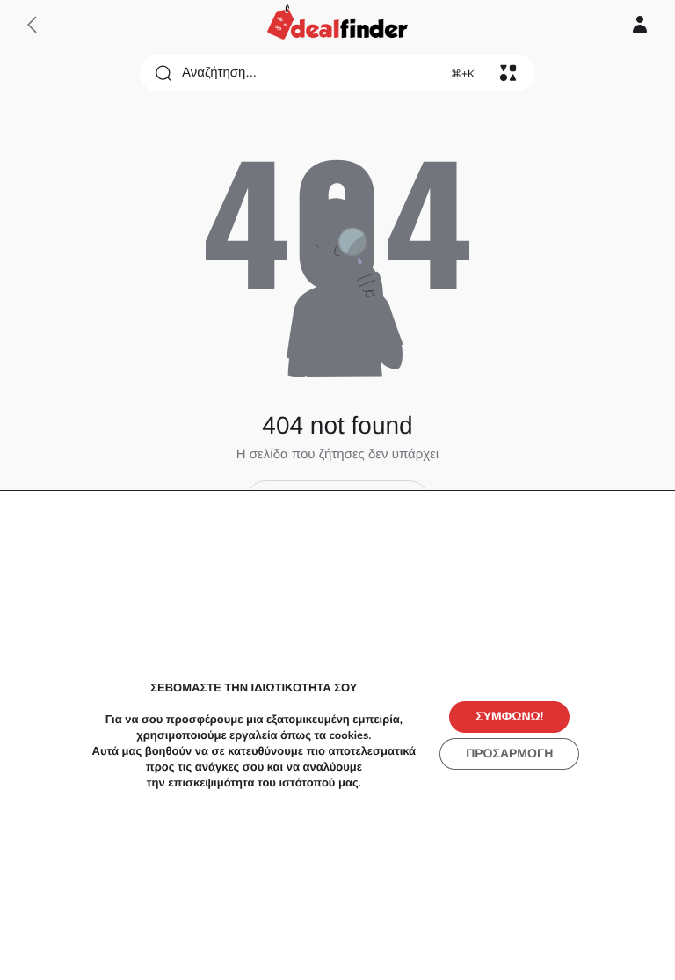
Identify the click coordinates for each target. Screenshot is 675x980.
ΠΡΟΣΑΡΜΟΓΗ (509, 753)
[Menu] (508, 73)
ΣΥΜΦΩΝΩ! (509, 716)
